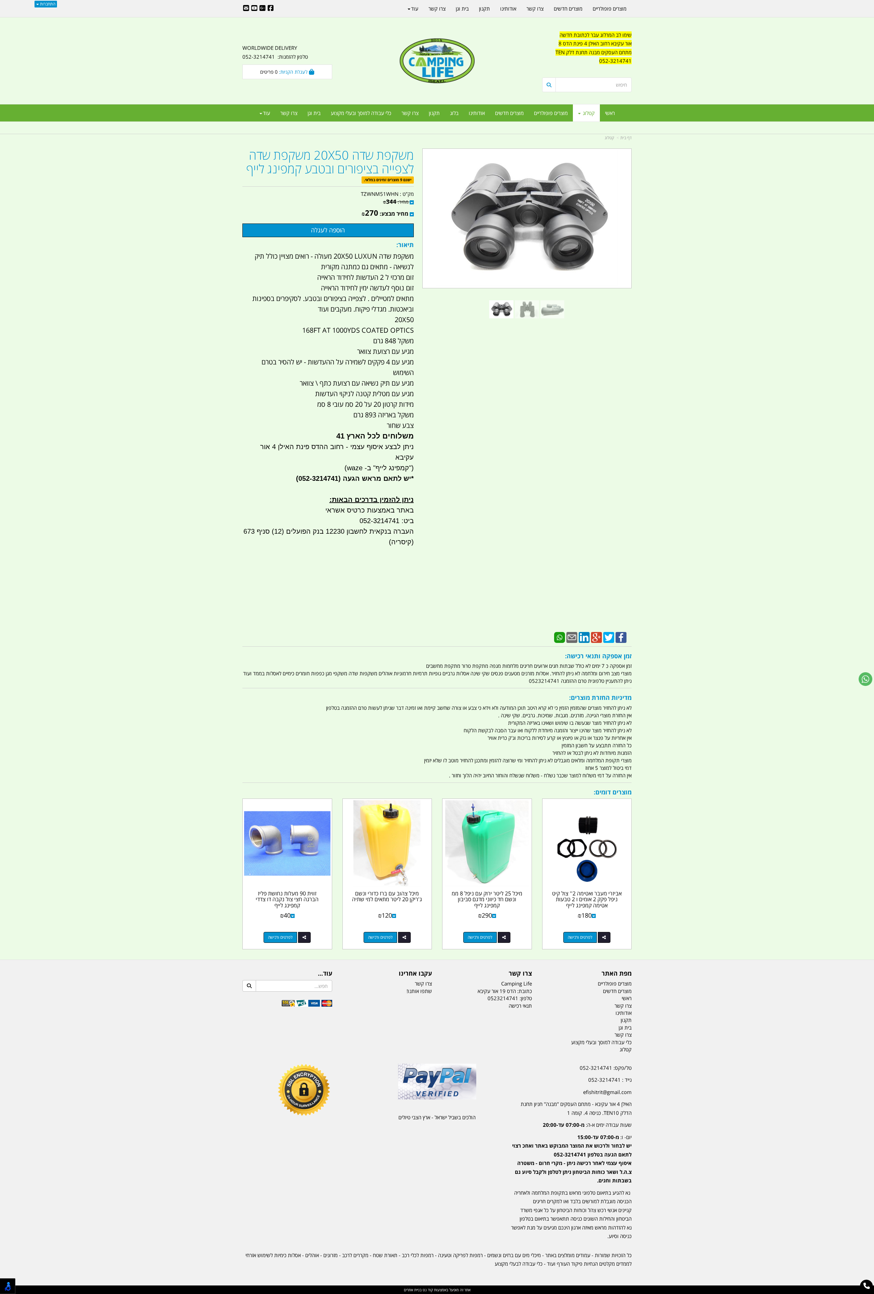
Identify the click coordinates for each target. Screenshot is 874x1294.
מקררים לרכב (355, 1255)
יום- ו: (572, 1159)
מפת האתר (617, 973)
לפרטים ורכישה (580, 937)
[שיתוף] (604, 937)
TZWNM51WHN (379, 193)
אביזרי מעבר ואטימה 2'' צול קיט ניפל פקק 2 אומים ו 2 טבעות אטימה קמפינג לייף (587, 899)
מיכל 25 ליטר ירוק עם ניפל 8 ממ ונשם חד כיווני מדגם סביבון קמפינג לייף (487, 899)
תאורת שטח (385, 1255)
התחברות (47, 4)
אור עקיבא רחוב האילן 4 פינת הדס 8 (595, 43)
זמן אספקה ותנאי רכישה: (598, 656)
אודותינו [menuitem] (477, 113)
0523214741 (503, 998)
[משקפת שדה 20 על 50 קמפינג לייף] (552, 309)
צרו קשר (520, 973)
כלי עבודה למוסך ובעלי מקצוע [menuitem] (361, 113)
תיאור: (405, 245)
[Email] (571, 636)
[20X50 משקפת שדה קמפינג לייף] (501, 309)
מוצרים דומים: (613, 792)
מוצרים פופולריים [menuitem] (551, 113)
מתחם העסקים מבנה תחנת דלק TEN (593, 52)
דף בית (626, 138)
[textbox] (587, 52)
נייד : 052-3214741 (610, 1079)
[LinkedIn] (584, 636)
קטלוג (609, 138)
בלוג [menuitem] (454, 113)
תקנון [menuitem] (434, 113)
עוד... (325, 973)
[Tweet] (608, 636)
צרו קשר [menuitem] (410, 113)
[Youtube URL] (254, 8)
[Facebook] (621, 636)
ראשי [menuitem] (610, 113)
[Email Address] (246, 8)
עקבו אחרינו (415, 973)
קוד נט (427, 1289)
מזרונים (330, 1255)
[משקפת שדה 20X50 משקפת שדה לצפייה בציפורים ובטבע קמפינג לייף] (527, 309)
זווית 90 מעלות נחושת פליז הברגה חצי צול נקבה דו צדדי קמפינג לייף (287, 899)
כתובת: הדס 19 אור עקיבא (505, 991)
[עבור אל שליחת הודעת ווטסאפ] (865, 679)
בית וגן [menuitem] (314, 113)
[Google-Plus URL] (262, 8)
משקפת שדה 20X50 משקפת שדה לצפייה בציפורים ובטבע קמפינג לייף (330, 161)
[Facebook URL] (271, 8)
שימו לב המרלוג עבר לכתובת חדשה (596, 34)
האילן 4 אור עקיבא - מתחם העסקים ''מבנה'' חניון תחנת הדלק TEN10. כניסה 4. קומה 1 (576, 1108)
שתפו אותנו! (419, 991)
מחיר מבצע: (394, 213)
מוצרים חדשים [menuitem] (509, 113)
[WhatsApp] (559, 636)
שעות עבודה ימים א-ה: (587, 1124)
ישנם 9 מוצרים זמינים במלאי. (387, 179)
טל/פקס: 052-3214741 (606, 1067)
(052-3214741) (317, 478)
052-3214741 (615, 60)
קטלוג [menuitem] (588, 113)
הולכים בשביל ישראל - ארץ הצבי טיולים (437, 1117)
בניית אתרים (413, 1289)
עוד (266, 113)
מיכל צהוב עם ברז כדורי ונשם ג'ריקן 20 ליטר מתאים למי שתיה (387, 896)
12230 (335, 531)
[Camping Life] (437, 61)
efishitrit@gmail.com (607, 1092)
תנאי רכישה (520, 1005)
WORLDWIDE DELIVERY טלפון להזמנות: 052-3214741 (275, 52)
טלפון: (526, 998)
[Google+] (596, 636)
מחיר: (395, 202)
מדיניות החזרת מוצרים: (600, 697)
